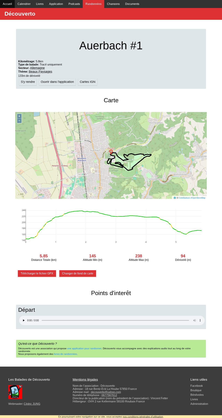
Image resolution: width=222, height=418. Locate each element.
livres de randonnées (65, 354)
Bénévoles (197, 394)
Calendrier (24, 3)
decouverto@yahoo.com (106, 392)
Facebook (196, 385)
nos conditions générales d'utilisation (143, 416)
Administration (199, 403)
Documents (132, 3)
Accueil (7, 3)
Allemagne (37, 68)
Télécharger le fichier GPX (37, 273)
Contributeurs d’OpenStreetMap (192, 198)
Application (56, 3)
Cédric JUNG (32, 403)
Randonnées (93, 3)
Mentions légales (85, 379)
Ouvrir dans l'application (57, 82)
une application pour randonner (84, 348)
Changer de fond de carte (77, 273)
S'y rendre (28, 82)
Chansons (113, 3)
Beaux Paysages (40, 71)
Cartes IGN (87, 82)
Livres (40, 3)
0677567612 (109, 395)
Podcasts (74, 3)
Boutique (196, 390)
